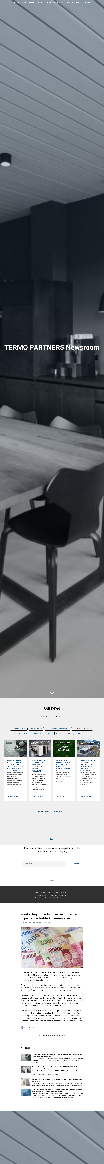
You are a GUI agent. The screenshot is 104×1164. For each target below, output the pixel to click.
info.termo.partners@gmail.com (56, 895)
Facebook (50, 898)
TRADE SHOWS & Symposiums (57, 729)
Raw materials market (42, 733)
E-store (87, 3)
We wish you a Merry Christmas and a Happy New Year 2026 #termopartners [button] (63, 764)
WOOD (49, 3)
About (16, 3)
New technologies (21, 733)
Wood (68, 733)
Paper (58, 733)
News (78, 3)
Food (88, 733)
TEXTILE (40, 3)
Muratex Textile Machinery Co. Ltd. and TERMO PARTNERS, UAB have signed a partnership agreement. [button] (39, 766)
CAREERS (69, 3)
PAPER (31, 3)
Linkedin (58, 898)
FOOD (24, 3)
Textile (78, 733)
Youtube (66, 898)
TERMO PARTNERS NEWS (82, 729)
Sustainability (36, 729)
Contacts (58, 3)
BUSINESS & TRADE (19, 729)
